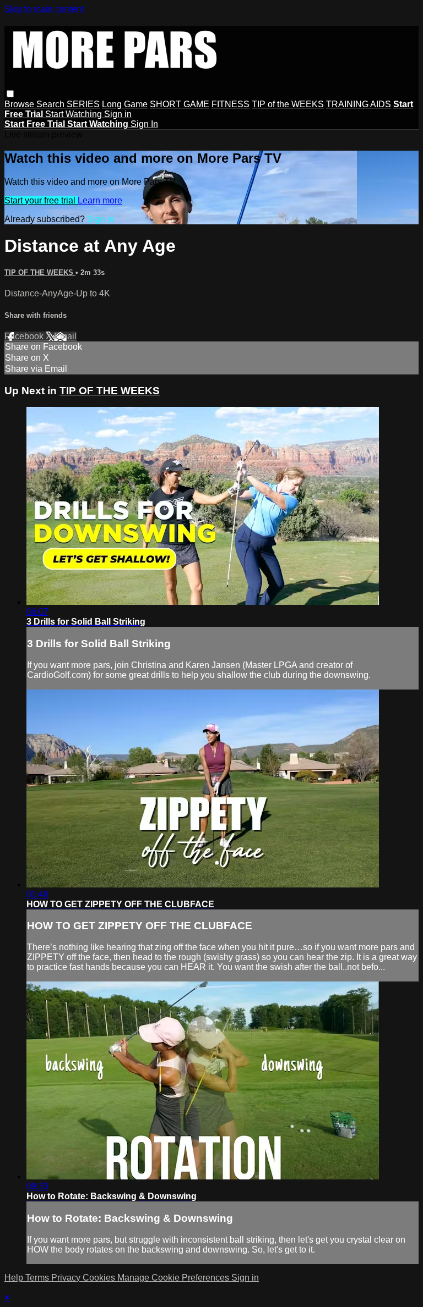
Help (14, 1277)
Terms (38, 1277)
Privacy (67, 1277)
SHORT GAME (179, 104)
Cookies (100, 1277)
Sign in (118, 114)
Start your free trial (41, 200)
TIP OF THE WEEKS (39, 272)
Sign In (144, 124)
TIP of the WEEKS (288, 104)
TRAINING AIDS (358, 104)
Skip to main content (44, 9)
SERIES (83, 104)
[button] (10, 93)
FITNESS (231, 104)
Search (51, 104)
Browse (20, 104)
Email (65, 336)
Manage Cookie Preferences (174, 1277)
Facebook (25, 336)
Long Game (125, 104)
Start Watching (74, 114)
